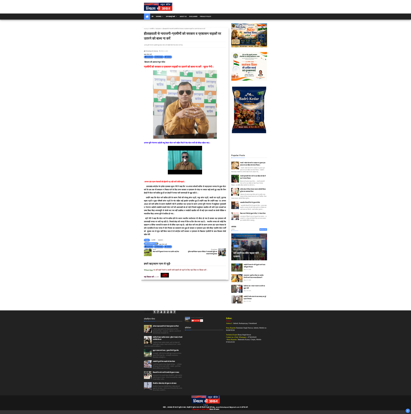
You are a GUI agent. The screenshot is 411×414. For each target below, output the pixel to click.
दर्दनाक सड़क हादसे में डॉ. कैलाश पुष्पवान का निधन (166, 326)
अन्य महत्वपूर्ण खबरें (170, 16)
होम (152, 16)
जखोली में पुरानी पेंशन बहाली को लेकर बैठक (164, 361)
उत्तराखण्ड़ (158, 16)
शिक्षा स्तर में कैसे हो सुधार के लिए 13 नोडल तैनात (253, 213)
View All (264, 229)
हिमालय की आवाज (214, 409)
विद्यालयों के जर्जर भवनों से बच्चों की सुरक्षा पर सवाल (166, 372)
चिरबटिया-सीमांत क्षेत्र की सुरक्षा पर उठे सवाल (164, 383)
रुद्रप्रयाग (158, 29)
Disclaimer (193, 16)
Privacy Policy (205, 16)
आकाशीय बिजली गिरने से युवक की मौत (250, 202)
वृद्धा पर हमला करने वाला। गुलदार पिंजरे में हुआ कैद (166, 350)
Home (146, 29)
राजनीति (152, 29)
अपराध (236, 246)
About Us (183, 16)
